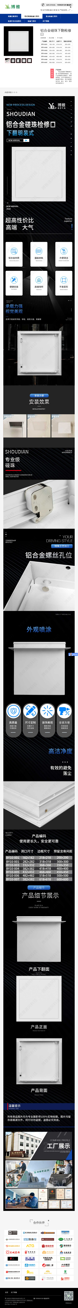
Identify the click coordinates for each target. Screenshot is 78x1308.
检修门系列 (32, 21)
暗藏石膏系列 (13, 16)
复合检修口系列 (51, 16)
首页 (6, 1292)
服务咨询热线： (58, 5)
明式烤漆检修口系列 (32, 16)
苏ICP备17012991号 (11, 1304)
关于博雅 (46, 21)
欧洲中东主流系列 (14, 21)
